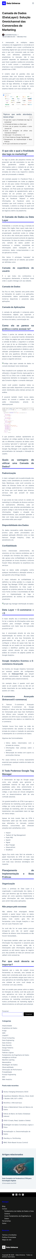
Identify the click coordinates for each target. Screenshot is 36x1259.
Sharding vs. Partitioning (12, 1138)
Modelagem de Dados (10, 1065)
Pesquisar (5, 1011)
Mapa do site (6, 1240)
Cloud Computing (8, 1038)
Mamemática (6, 1062)
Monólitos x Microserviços (12, 1103)
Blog (3, 1206)
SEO (3, 1077)
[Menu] (33, 3)
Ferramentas (6, 1221)
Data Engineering (8, 1040)
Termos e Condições (9, 1235)
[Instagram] (13, 1195)
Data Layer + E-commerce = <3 (15, 135)
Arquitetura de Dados (9, 1028)
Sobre (4, 1223)
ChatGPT (5, 1035)
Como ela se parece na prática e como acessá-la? (18, 127)
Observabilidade (7, 1067)
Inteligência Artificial (9, 1057)
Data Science (6, 1043)
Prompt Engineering (9, 1074)
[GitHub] (20, 1195)
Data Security (7, 1045)
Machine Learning (8, 1060)
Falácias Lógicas (8, 1052)
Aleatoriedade (7, 1026)
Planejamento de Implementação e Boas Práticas (18, 140)
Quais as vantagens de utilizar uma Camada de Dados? (18, 132)
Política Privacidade (9, 1237)
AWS (3, 1033)
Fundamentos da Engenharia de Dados (15, 1055)
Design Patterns (7, 1048)
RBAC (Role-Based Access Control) (15, 1142)
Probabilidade (7, 1072)
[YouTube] (23, 1195)
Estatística (5, 1050)
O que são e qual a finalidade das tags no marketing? (18, 121)
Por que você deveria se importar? (16, 143)
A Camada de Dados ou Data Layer (16, 124)
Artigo (4, 1031)
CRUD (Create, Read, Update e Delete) (17, 1120)
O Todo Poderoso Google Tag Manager (17, 137)
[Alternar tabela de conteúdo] (30, 117)
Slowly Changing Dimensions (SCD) (15, 1092)
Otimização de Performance (12, 1070)
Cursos (4, 1209)
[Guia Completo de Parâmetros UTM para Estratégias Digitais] (18, 1166)
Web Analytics (21, 36)
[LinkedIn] (16, 1195)
